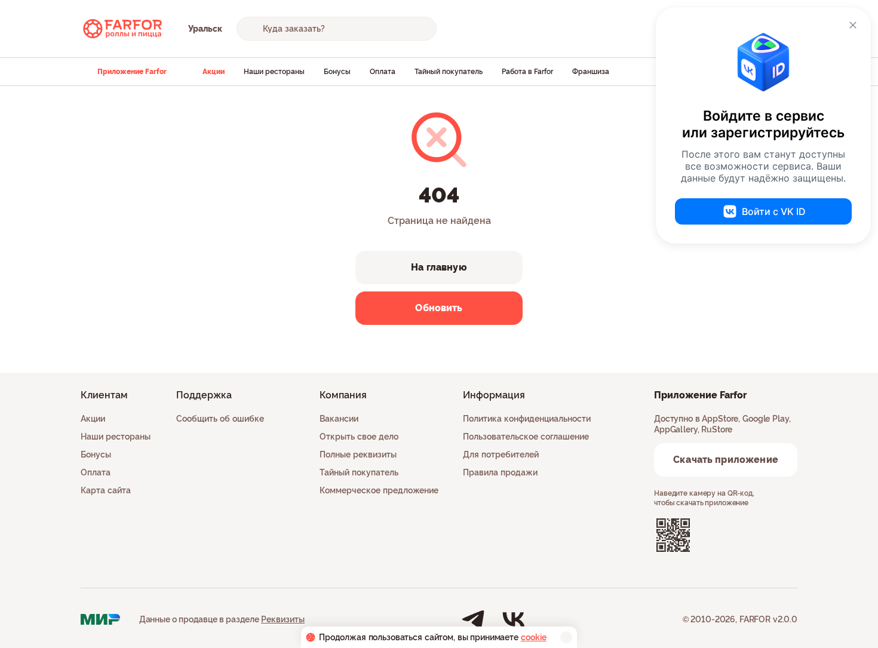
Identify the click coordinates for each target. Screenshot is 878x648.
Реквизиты (283, 619)
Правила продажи (500, 472)
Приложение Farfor (132, 71)
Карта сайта (106, 490)
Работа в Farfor (527, 71)
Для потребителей (501, 454)
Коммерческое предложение (379, 490)
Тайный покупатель (449, 71)
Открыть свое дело (359, 436)
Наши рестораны (274, 71)
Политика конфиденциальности (527, 418)
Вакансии (339, 418)
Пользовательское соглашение (526, 436)
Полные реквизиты (358, 454)
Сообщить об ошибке (220, 418)
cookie (534, 637)
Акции (213, 71)
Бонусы (337, 71)
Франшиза (590, 71)
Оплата (382, 71)
